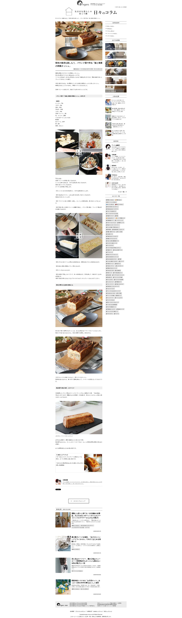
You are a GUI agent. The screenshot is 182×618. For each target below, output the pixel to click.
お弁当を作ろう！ (110, 218)
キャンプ (122, 261)
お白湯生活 (118, 270)
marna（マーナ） (110, 265)
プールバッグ (110, 252)
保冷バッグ (109, 272)
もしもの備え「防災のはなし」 (113, 227)
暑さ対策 (109, 275)
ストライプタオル (110, 300)
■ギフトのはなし (120, 204)
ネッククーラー (110, 297)
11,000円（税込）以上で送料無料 (121, 7)
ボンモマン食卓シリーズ (112, 243)
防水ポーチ (118, 263)
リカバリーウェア (110, 288)
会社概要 (72, 611)
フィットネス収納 (110, 295)
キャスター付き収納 (119, 279)
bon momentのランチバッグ (112, 256)
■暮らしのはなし (76, 525)
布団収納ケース (110, 220)
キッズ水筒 (120, 231)
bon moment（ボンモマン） (87, 525)
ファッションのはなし (112, 33)
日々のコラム (58, 18)
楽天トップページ (108, 611)
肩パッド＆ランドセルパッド (113, 302)
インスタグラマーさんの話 (78, 527)
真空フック (119, 295)
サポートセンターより (111, 222)
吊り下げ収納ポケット (111, 306)
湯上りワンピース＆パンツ (112, 254)
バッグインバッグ (119, 220)
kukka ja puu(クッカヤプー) (112, 209)
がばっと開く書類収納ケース (113, 240)
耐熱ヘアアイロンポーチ (112, 238)
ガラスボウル (110, 313)
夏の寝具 (109, 229)
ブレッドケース (110, 284)
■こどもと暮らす (84, 589)
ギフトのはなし (110, 36)
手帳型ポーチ (118, 281)
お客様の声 (89, 611)
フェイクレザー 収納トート (112, 311)
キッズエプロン (110, 245)
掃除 (117, 215)
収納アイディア (110, 215)
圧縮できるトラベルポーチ (112, 236)
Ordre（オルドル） (120, 284)
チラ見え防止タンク (118, 272)
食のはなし (109, 28)
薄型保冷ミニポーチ (111, 309)
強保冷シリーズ (121, 309)
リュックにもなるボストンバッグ (113, 291)
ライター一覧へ (121, 191)
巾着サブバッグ (110, 263)
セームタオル (110, 279)
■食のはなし (65, 18)
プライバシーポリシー (80, 611)
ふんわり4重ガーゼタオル (112, 261)
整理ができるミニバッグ (112, 268)
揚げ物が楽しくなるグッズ (119, 229)
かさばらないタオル (111, 293)
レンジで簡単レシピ (121, 218)
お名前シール (110, 234)
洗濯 (120, 259)
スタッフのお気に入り (111, 211)
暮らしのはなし (110, 26)
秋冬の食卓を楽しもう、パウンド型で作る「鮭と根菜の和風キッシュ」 (85, 18)
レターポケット (120, 265)
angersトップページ (98, 611)
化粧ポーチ (109, 250)
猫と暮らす (109, 277)
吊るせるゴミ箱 (110, 270)
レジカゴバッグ (110, 281)
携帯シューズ (121, 222)
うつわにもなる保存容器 (112, 304)
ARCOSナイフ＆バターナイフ (113, 286)
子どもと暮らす (110, 31)
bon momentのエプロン (112, 259)
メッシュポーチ (119, 297)
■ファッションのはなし (77, 571)
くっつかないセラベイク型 (87, 69)
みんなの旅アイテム (118, 250)
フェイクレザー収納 (118, 277)
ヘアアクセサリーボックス (119, 275)
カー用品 (119, 293)
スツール (87, 527)
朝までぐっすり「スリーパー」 (113, 224)
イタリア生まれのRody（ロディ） (114, 247)
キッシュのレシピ (98, 69)
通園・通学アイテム (111, 231)
